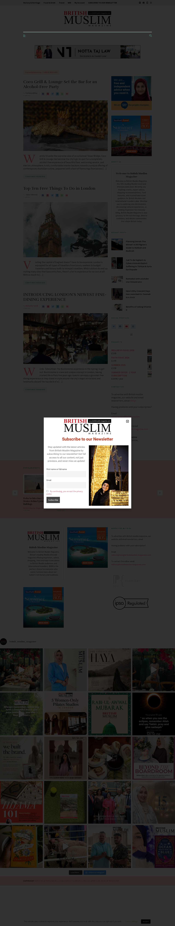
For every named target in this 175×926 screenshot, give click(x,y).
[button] (127, 421)
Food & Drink (49, 3)
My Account (80, 3)
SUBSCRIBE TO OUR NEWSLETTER (102, 3)
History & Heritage (31, 3)
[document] (87, 463)
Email (48, 480)
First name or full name (56, 469)
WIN (69, 3)
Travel (61, 3)
